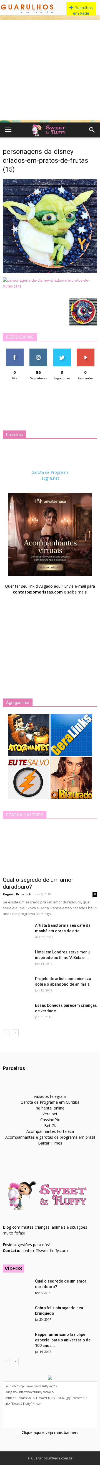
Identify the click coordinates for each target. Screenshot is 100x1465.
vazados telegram (50, 1096)
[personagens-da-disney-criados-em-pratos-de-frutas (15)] (50, 271)
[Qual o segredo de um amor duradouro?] (50, 849)
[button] (92, 129)
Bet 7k (50, 1125)
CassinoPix (50, 1119)
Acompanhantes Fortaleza (50, 1131)
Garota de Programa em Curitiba (50, 1102)
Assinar (85, 351)
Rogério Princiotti (17, 894)
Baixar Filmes (50, 1143)
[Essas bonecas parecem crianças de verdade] (17, 1012)
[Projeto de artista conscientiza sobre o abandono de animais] (17, 985)
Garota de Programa (50, 472)
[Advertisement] (50, 70)
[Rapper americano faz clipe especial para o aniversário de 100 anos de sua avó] (17, 1341)
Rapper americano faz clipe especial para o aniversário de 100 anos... (63, 1340)
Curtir (15, 351)
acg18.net (50, 478)
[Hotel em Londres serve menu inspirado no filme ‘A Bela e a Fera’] (17, 959)
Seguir (38, 351)
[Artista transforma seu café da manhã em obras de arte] (17, 932)
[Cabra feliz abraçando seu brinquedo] (17, 1314)
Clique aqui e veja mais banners (50, 1432)
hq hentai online (50, 1108)
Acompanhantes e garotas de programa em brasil (50, 1137)
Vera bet (50, 1113)
